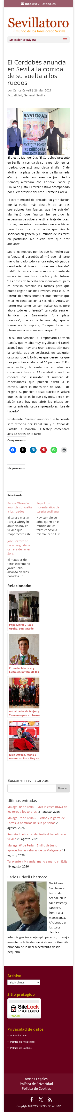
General (29, 95)
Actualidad (14, 95)
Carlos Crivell (22, 90)
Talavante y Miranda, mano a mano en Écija (37, 861)
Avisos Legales (18, 1035)
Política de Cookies (21, 1048)
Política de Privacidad (22, 1041)
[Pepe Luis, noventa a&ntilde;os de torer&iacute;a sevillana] (51, 518)
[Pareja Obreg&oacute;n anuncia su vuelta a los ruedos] (22, 518)
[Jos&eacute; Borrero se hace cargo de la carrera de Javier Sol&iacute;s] (22, 558)
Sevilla (40, 95)
